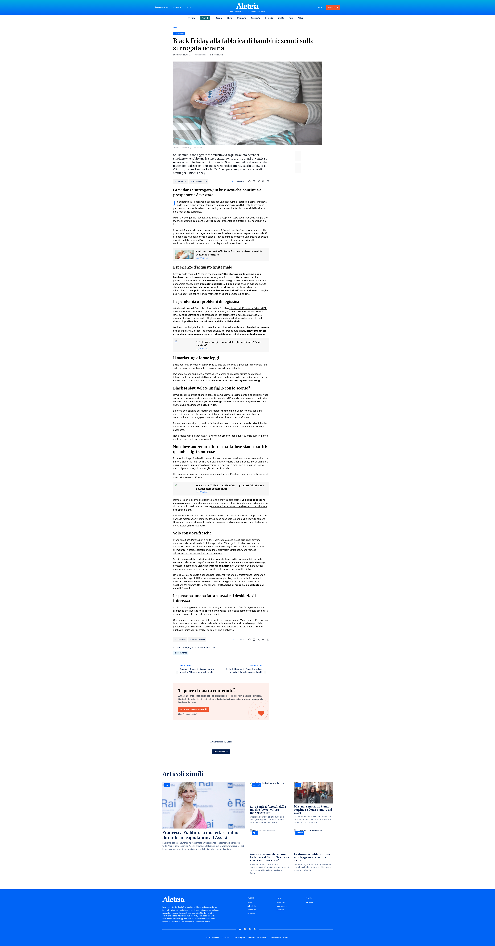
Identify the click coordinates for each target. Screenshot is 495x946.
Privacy (285, 937)
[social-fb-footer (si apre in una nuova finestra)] (245, 929)
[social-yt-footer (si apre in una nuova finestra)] (240, 929)
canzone (299, 833)
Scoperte (269, 18)
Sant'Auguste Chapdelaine (256, 11)
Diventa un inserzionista (256, 937)
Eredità (281, 18)
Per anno (309, 902)
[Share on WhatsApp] (268, 181)
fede (298, 785)
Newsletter (281, 902)
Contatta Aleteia (274, 937)
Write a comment (221, 751)
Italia (291, 18)
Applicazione (282, 906)
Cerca (188, 7)
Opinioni (219, 18)
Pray (204, 18)
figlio (255, 833)
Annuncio (280, 910)
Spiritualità (255, 18)
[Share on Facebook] (249, 181)
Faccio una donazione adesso (192, 709)
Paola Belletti (200, 54)
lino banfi (256, 785)
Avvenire (202, 274)
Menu (193, 18)
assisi (167, 785)
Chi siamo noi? (226, 937)
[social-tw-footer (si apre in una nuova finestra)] (250, 929)
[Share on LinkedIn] (254, 181)
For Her (176, 27)
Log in (229, 742)
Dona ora (331, 7)
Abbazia (301, 18)
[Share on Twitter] (259, 181)
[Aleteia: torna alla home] (247, 6)
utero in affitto (181, 653)
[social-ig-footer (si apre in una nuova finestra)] (255, 929)
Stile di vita (241, 18)
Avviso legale (239, 937)
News (229, 18)
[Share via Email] (263, 181)
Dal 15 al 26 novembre (197, 426)
